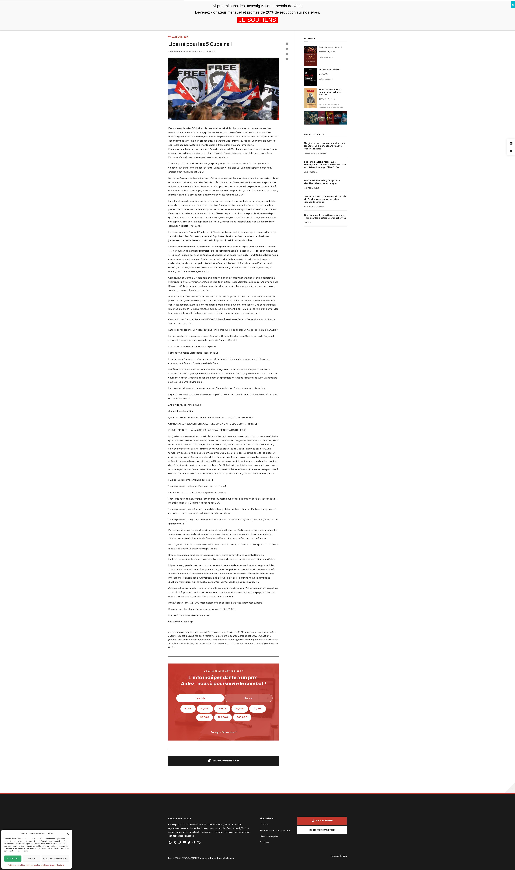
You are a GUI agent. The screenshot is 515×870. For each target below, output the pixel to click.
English (343, 856)
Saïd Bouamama (326, 57)
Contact (264, 824)
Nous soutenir (324, 820)
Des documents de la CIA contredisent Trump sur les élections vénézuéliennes (325, 216)
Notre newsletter (324, 830)
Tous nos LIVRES (323, 118)
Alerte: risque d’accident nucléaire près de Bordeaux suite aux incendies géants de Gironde (325, 199)
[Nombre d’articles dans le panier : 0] (511, 143)
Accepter (12, 858)
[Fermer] (513, 4)
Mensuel (248, 698)
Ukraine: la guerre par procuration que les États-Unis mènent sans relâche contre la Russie (324, 146)
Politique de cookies (16, 865)
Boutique (309, 38)
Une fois (200, 698)
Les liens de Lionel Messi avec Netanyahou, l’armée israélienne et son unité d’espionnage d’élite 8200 (325, 164)
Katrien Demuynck (327, 105)
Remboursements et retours (275, 830)
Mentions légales (269, 836)
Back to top (509, 787)
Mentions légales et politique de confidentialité (45, 865)
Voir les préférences (55, 858)
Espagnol (335, 856)
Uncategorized (178, 37)
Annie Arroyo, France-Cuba (182, 51)
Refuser (31, 858)
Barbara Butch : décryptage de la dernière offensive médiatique (322, 182)
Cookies (264, 842)
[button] (68, 833)
